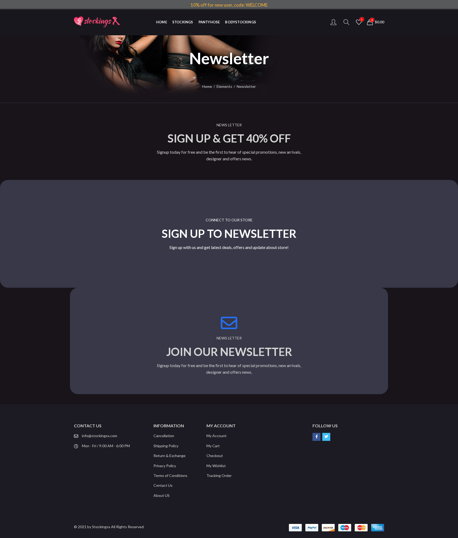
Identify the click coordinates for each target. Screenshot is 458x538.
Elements (224, 86)
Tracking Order (219, 475)
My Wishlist (216, 465)
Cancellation (163, 435)
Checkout (214, 455)
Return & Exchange (169, 455)
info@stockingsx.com (99, 435)
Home (207, 86)
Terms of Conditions (170, 475)
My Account (216, 435)
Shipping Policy (165, 446)
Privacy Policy (164, 465)
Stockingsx (101, 526)
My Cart (213, 446)
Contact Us (163, 485)
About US (161, 495)
